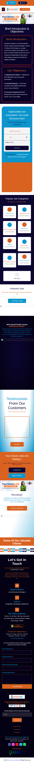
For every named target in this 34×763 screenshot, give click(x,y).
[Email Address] (17, 586)
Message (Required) (8, 672)
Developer (25, 154)
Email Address (17, 589)
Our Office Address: (17, 614)
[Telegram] (20, 744)
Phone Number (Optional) (10, 664)
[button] (3, 9)
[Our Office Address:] (17, 610)
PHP (15, 157)
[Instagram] (13, 744)
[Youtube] (16, 744)
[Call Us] (17, 598)
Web (9, 157)
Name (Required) (7, 649)
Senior (18, 157)
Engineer (23, 157)
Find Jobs (17, 148)
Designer (19, 154)
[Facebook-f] (9, 744)
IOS (12, 157)
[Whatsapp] (24, 744)
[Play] (17, 427)
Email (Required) (7, 656)
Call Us (17, 601)
